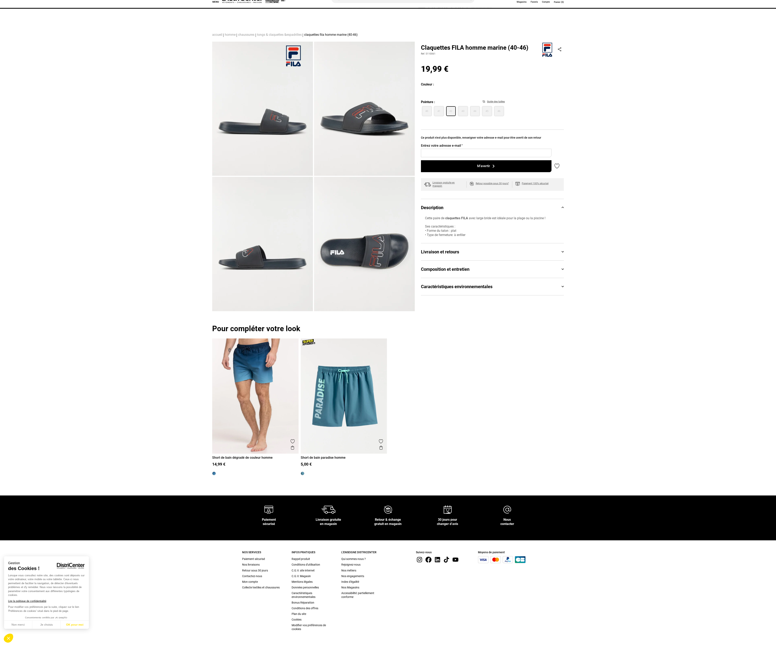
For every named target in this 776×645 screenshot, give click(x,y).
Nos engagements (352, 576)
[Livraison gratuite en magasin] (328, 509)
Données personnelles (305, 587)
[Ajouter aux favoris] (293, 441)
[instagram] (419, 559)
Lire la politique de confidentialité (27, 601)
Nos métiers (348, 570)
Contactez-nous (252, 576)
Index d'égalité (350, 581)
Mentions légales (302, 581)
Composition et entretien (445, 269)
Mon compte (250, 581)
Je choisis (46, 624)
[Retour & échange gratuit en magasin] (388, 509)
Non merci (18, 624)
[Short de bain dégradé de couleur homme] (214, 473)
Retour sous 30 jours (255, 570)
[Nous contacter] (507, 509)
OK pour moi (74, 624)
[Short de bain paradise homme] (302, 473)
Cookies (297, 619)
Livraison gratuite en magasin (443, 184)
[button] (8, 638)
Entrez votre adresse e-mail (442, 146)
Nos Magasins (350, 587)
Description (432, 207)
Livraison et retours (440, 251)
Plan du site (299, 613)
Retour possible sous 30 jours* (492, 183)
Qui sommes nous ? (353, 559)
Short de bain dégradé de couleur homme (242, 458)
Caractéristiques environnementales (456, 286)
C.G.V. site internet (303, 570)
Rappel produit (301, 559)
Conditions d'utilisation (306, 564)
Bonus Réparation (303, 602)
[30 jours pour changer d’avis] (448, 509)
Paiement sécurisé (253, 559)
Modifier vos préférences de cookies (309, 627)
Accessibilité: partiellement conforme (357, 594)
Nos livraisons (251, 564)
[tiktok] (446, 559)
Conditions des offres (305, 608)
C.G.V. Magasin (301, 576)
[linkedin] (437, 559)
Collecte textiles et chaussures (261, 587)
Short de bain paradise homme (323, 458)
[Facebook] (428, 559)
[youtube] (455, 559)
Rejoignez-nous (351, 564)
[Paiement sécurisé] (268, 509)
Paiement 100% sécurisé (535, 183)
